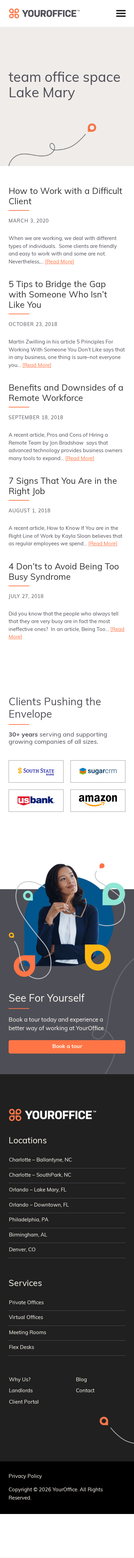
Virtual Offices (26, 1317)
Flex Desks (21, 1347)
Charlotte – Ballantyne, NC (40, 1160)
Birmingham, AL (28, 1235)
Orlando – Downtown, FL (39, 1205)
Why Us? (20, 1380)
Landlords (21, 1391)
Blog (81, 1380)
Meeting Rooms (27, 1333)
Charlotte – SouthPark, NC (40, 1175)
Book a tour (67, 1046)
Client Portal (24, 1402)
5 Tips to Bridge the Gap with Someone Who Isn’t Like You (58, 295)
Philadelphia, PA (28, 1220)
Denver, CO (22, 1250)
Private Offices (26, 1303)
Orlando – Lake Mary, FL (37, 1190)
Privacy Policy (25, 1476)
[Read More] (59, 262)
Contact (85, 1391)
